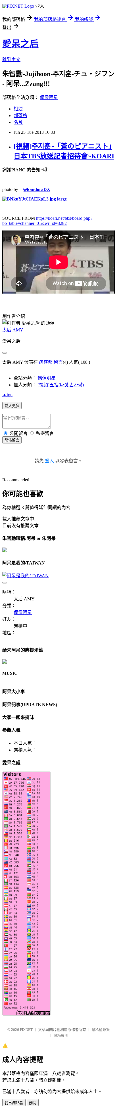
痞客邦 (46, 362)
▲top (7, 394)
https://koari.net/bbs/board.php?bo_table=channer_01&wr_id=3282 (47, 221)
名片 (18, 122)
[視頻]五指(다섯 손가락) (60, 384)
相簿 (18, 108)
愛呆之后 (20, 44)
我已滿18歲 (14, 1103)
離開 (32, 1103)
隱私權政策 (100, 1029)
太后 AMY (12, 329)
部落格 (20, 115)
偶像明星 (49, 97)
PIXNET (26, 1029)
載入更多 (12, 406)
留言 (58, 362)
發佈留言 (12, 440)
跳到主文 (11, 59)
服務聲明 (60, 1035)
